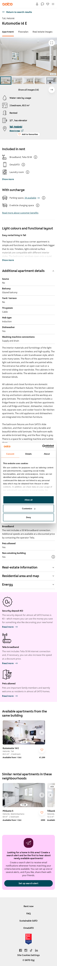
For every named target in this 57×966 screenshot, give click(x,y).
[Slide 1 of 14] (5, 80)
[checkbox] (42, 750)
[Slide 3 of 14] (28, 80)
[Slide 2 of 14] (17, 80)
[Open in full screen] (52, 43)
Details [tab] (28, 454)
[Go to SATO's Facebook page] (20, 950)
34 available (30, 197)
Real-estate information (19, 567)
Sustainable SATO (28, 920)
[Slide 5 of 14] (51, 80)
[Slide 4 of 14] (40, 80)
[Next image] (52, 90)
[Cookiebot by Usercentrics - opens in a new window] (42, 446)
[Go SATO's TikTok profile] (31, 950)
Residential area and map (20, 576)
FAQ (28, 913)
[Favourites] (47, 4)
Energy (7, 584)
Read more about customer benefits (20, 212)
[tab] (8, 31)
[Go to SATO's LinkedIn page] (36, 950)
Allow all (29, 500)
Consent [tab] (10, 454)
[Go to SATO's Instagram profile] (25, 950)
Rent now (29, 906)
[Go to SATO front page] (7, 4)
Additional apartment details (23, 271)
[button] (35, 157)
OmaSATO (28, 928)
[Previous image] (5, 732)
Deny (28, 517)
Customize (27, 508)
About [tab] (47, 454)
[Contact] (42, 4)
